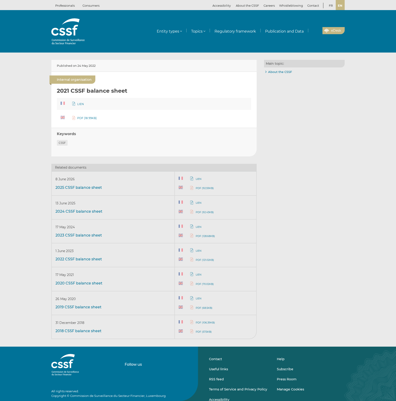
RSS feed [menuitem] (216, 379)
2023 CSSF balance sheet (78, 235)
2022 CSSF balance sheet (78, 259)
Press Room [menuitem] (287, 379)
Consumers (90, 5)
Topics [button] (197, 31)
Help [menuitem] (281, 359)
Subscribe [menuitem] (285, 369)
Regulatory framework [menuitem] (235, 31)
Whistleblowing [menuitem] (291, 5)
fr (331, 5)
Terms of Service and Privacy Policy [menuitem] (238, 389)
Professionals (65, 5)
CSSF (62, 143)
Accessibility (221, 5)
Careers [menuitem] (269, 5)
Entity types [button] (168, 31)
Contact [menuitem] (313, 5)
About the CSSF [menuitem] (247, 5)
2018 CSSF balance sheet (78, 331)
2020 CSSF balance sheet (78, 283)
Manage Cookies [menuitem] (290, 389)
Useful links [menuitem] (218, 369)
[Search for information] (312, 31)
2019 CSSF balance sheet (78, 307)
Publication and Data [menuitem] (284, 31)
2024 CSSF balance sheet (78, 211)
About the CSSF (280, 72)
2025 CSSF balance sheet (78, 187)
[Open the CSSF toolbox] (317, 31)
